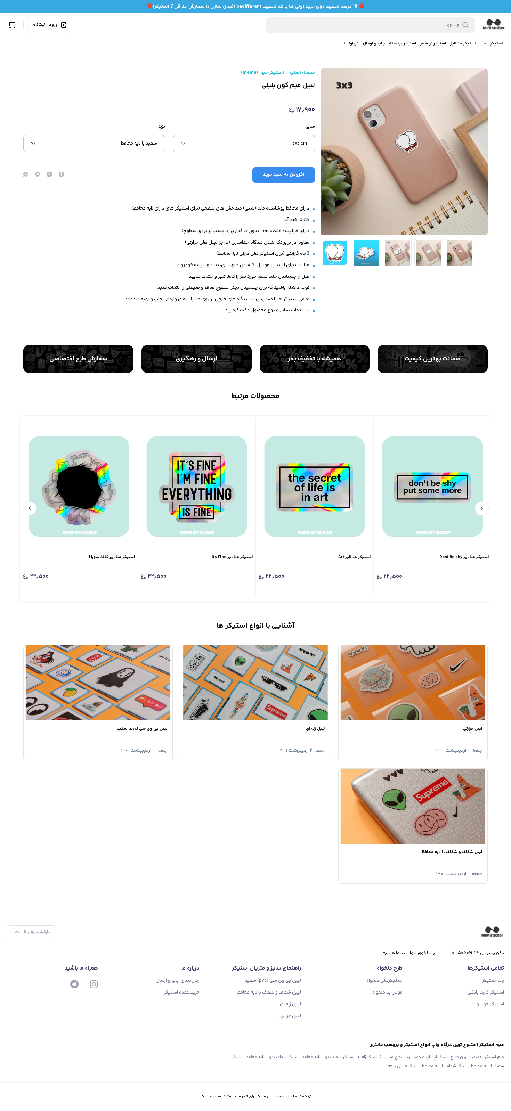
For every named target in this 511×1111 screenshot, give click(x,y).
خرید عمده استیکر (182, 992)
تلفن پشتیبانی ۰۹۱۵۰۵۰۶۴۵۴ (478, 953)
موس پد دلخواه (387, 992)
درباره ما (351, 43)
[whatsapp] (25, 175)
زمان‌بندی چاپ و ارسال (178, 981)
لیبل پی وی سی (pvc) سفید (273, 981)
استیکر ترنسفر (433, 43)
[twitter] (49, 175)
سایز (310, 126)
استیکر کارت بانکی (486, 992)
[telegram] (37, 175)
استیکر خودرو (490, 1004)
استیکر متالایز (463, 43)
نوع (161, 126)
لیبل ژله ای (290, 1004)
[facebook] (61, 175)
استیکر (496, 43)
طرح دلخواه (390, 968)
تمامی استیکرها (486, 968)
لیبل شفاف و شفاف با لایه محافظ (269, 992)
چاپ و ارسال (374, 43)
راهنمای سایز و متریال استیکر (266, 968)
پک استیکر (493, 981)
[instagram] (94, 984)
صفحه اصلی (302, 72)
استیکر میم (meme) (262, 72)
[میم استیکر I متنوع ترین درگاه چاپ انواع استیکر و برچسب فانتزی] (493, 25)
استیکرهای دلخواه (384, 981)
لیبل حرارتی (290, 1016)
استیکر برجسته (402, 43)
